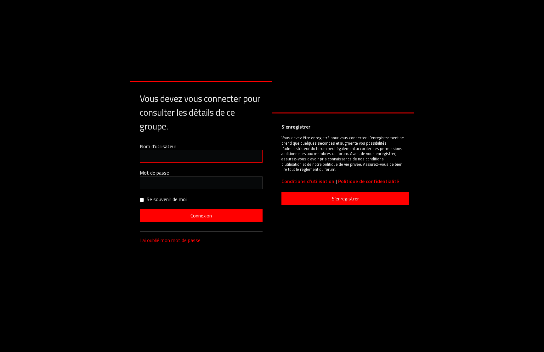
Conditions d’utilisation (307, 181)
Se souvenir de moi (166, 199)
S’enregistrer (345, 198)
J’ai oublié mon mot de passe (170, 240)
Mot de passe (154, 172)
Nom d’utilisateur (158, 146)
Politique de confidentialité (368, 181)
